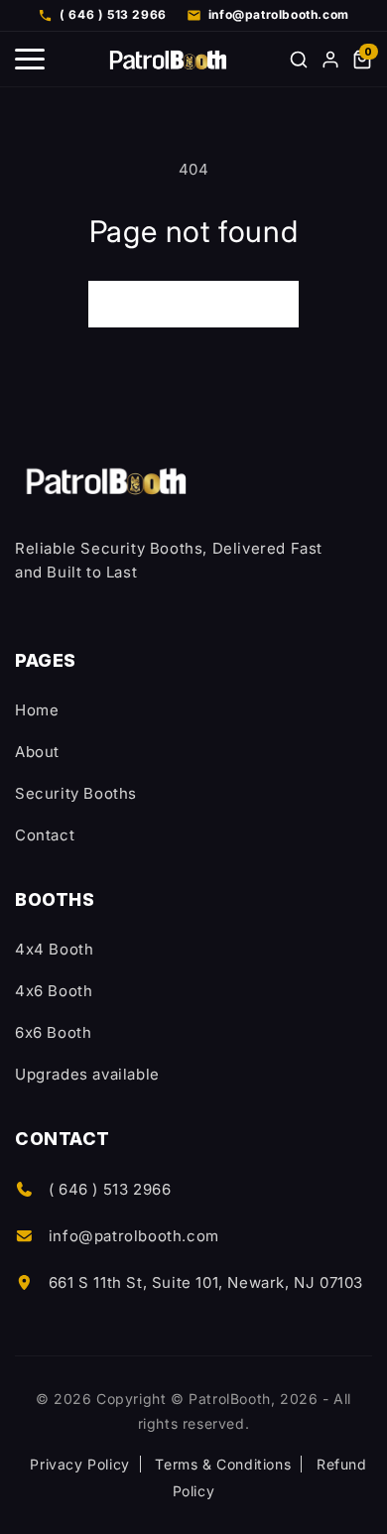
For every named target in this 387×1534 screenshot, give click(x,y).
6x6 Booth (53, 1032)
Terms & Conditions (223, 1464)
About (37, 751)
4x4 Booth (54, 949)
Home (37, 710)
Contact (44, 835)
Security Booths (76, 793)
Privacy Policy (79, 1464)
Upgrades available (87, 1074)
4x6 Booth (53, 990)
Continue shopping (193, 304)
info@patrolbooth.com (134, 1235)
